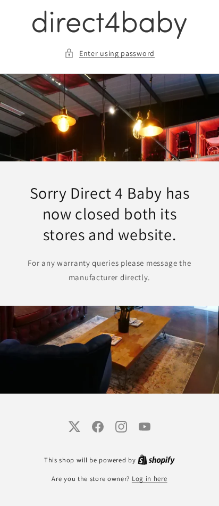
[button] (109, 53)
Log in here (149, 478)
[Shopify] (156, 459)
